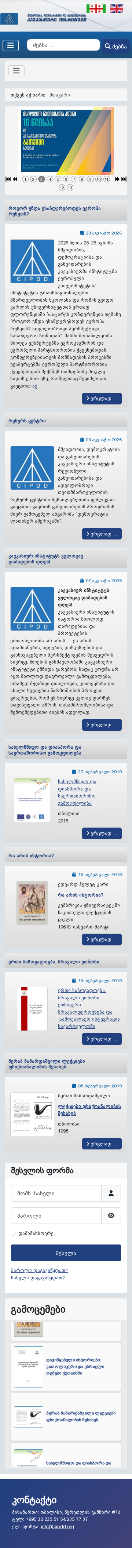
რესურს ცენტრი (27, 421)
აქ (34, 386)
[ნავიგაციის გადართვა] (11, 45)
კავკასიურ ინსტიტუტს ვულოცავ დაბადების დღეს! (45, 558)
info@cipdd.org (57, 1526)
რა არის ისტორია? (31, 855)
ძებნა (119, 46)
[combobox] (63, 45)
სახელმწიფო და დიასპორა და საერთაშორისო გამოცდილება (44, 750)
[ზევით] (120, 1536)
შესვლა (66, 1253)
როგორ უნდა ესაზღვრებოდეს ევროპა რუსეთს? (54, 211)
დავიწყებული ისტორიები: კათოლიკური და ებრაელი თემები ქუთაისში (75, 1345)
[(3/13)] (66, 141)
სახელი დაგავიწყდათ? (38, 1277)
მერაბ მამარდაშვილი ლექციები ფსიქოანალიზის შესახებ (46, 1064)
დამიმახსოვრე (36, 1233)
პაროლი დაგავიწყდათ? (39, 1270)
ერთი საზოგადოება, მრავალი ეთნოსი (53, 961)
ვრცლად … (103, 398)
